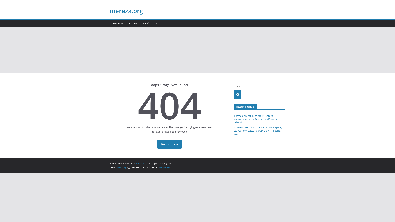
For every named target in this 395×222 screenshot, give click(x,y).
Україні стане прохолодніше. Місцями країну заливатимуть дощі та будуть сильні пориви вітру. (258, 130)
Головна (117, 23)
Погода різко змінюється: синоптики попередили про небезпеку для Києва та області (256, 119)
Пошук (237, 94)
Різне (156, 23)
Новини (132, 23)
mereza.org (126, 10)
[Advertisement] (197, 50)
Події (145, 23)
